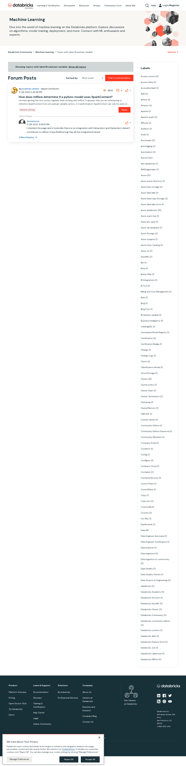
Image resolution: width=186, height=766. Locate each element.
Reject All (68, 759)
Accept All (90, 759)
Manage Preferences (19, 759)
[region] (53, 749)
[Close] (99, 737)
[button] (142, 375)
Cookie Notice (68, 749)
